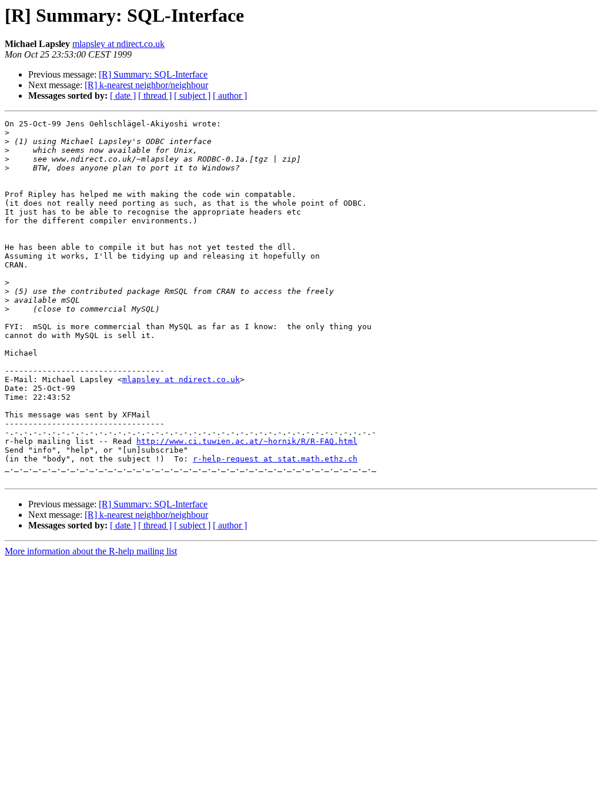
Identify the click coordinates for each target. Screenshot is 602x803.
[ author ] (230, 96)
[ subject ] (192, 96)
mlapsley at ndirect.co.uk (118, 44)
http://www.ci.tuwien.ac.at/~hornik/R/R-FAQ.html (246, 441)
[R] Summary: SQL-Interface (153, 74)
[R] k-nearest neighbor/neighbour (146, 85)
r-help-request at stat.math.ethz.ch (275, 458)
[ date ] (123, 96)
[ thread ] (155, 96)
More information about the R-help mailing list (91, 551)
